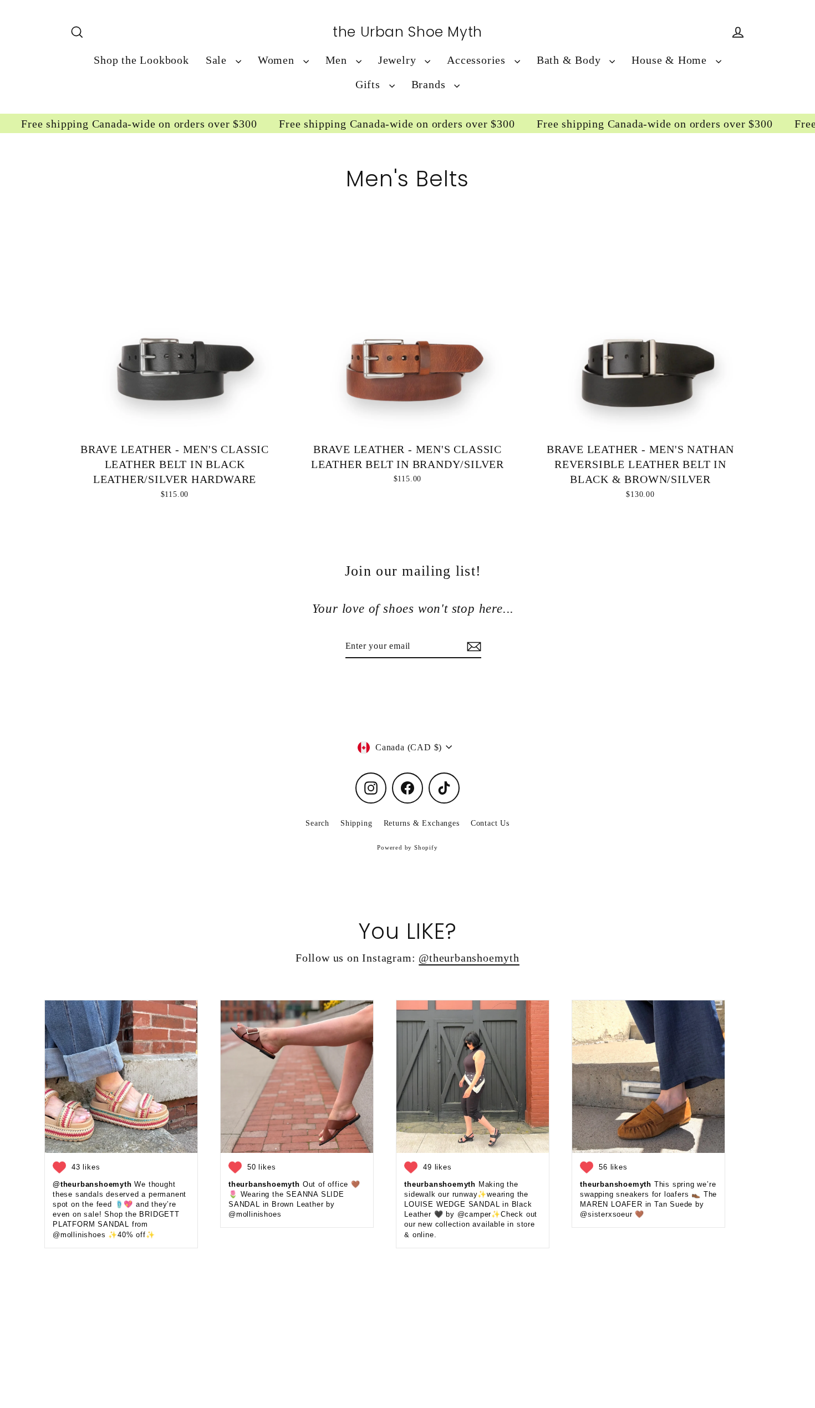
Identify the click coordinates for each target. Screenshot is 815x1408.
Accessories (478, 60)
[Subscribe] (472, 646)
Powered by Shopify (407, 847)
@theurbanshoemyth (469, 958)
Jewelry (398, 60)
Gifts (369, 84)
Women (278, 60)
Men (337, 60)
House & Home (670, 60)
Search (317, 823)
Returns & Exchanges (422, 823)
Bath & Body (570, 60)
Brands (430, 84)
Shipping (356, 823)
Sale (218, 60)
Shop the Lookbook (141, 60)
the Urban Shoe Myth (407, 32)
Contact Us (490, 823)
